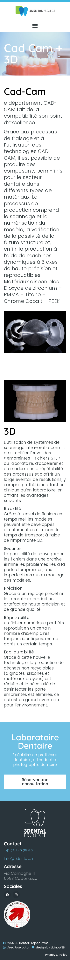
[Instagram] (16, 894)
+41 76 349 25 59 (18, 850)
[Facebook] (7, 894)
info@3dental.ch (18, 858)
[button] (35, 25)
